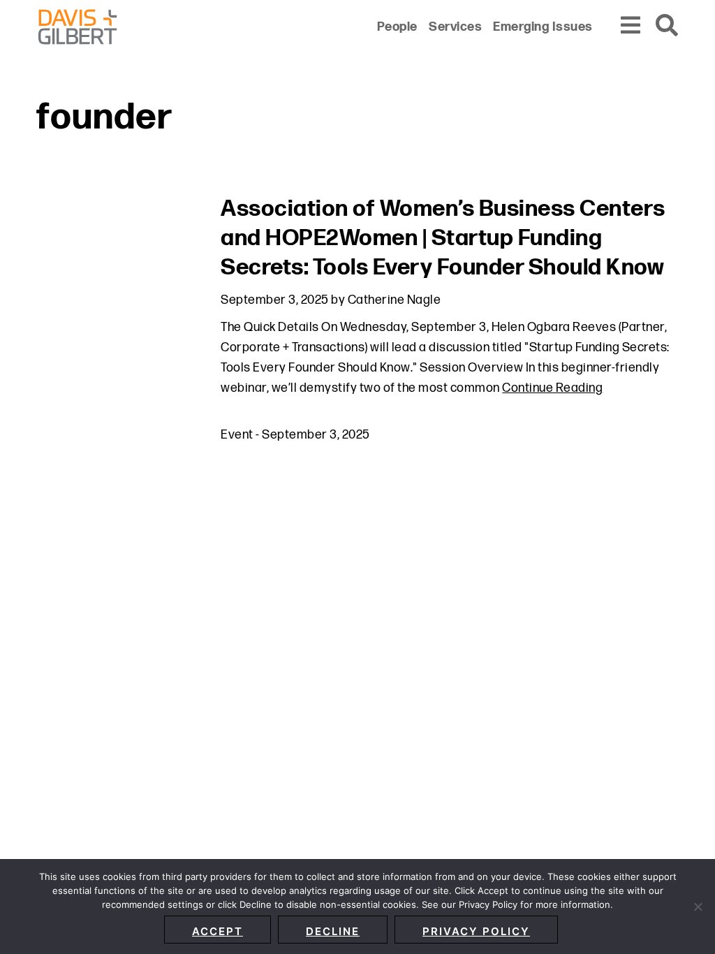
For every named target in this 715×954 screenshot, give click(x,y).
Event (237, 434)
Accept (217, 931)
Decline (333, 931)
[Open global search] (667, 26)
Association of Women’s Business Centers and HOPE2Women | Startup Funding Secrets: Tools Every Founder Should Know (443, 238)
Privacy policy (476, 931)
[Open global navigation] (631, 26)
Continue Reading (552, 388)
